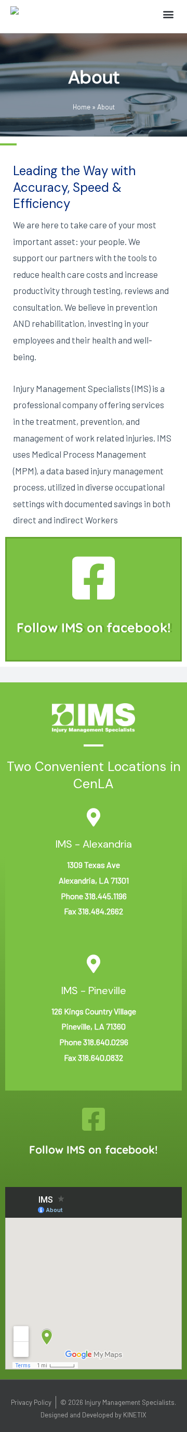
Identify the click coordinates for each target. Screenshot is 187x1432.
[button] (168, 13)
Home (81, 107)
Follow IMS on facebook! (94, 627)
